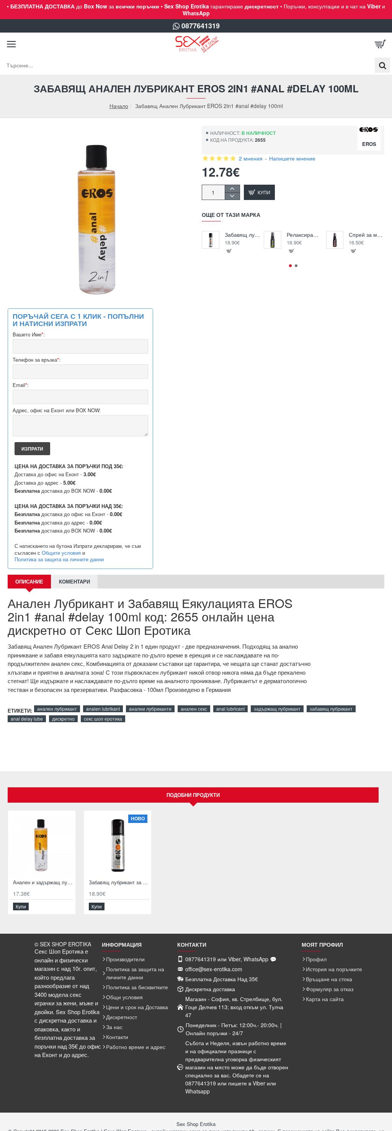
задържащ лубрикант (277, 708)
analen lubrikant (103, 708)
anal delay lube (27, 718)
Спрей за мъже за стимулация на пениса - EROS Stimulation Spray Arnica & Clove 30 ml (366, 234)
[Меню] (11, 44)
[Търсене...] (382, 65)
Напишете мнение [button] (292, 158)
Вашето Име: (29, 334)
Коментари (74, 581)
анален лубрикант (57, 708)
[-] (232, 196)
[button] (259, 192)
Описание (29, 581)
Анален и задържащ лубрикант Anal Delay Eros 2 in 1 (43, 882)
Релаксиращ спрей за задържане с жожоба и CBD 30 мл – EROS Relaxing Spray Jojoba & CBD (304, 234)
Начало (118, 106)
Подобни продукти (193, 794)
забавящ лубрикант (331, 708)
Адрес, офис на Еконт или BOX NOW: (57, 410)
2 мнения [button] (251, 158)
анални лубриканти (150, 708)
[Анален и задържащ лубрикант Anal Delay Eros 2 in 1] (42, 844)
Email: (21, 385)
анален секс (194, 708)
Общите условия (61, 552)
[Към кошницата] (380, 44)
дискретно (63, 718)
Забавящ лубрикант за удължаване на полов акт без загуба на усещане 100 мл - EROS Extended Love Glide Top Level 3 (242, 234)
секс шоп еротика (103, 718)
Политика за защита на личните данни (59, 559)
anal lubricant (230, 708)
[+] (232, 188)
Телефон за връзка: (36, 360)
